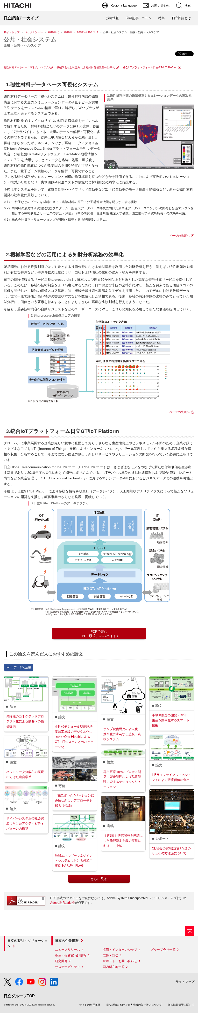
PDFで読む (99, 634)
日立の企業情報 (67, 941)
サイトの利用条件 (89, 1004)
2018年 (68, 32)
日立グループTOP (19, 996)
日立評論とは (181, 18)
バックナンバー (33, 32)
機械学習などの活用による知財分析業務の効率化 (86, 67)
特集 (161, 18)
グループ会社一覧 (163, 949)
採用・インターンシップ (120, 949)
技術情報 (112, 18)
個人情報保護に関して (181, 1004)
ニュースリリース (67, 949)
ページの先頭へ (179, 235)
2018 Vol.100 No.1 (87, 32)
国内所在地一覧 (114, 967)
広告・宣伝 (110, 955)
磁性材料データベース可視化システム (26, 67)
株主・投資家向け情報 (70, 955)
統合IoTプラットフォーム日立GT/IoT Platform (150, 67)
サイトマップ (185, 981)
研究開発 (61, 961)
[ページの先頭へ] (189, 931)
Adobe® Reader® (62, 902)
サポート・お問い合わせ (120, 961)
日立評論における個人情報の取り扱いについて (134, 1004)
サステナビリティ (67, 967)
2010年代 (53, 32)
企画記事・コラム (138, 18)
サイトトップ (12, 32)
